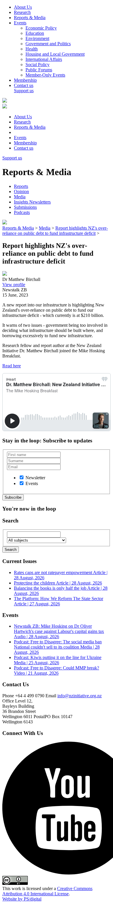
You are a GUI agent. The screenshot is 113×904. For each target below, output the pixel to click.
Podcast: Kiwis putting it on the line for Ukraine (57, 660)
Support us (24, 90)
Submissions (25, 207)
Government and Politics (48, 43)
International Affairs (43, 59)
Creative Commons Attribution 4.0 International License (47, 891)
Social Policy (37, 64)
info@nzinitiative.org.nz (79, 695)
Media (19, 196)
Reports (21, 186)
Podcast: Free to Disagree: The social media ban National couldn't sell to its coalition (58, 647)
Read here (11, 365)
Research (22, 12)
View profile (13, 284)
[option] (21, 477)
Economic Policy (41, 28)
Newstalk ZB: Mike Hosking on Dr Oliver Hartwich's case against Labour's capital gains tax (59, 631)
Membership (25, 80)
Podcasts (22, 212)
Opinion (21, 191)
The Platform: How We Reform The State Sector (58, 601)
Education (34, 33)
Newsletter (35, 477)
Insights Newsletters (32, 201)
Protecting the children (58, 582)
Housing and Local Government (55, 54)
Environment (37, 38)
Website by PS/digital (21, 898)
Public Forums (38, 69)
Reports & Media (29, 17)
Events (20, 22)
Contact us (23, 85)
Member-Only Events (45, 74)
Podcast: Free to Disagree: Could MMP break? (56, 670)
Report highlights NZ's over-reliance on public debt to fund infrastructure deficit (55, 231)
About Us (23, 7)
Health (31, 48)
